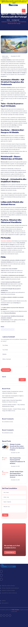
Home (8, 20)
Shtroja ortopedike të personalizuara (10, 588)
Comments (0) (5, 58)
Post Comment (6, 370)
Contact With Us (10, 552)
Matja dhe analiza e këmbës (8, 585)
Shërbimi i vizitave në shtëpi (8, 590)
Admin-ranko (5, 56)
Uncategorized (15, 20)
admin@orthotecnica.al (8, 575)
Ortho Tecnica (15, 609)
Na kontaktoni (5, 603)
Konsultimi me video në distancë (9, 593)
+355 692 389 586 (7, 571)
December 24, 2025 (15, 56)
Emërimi (3, 600)
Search (4, 376)
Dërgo (5, 515)
